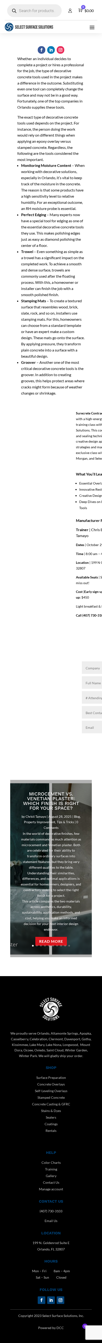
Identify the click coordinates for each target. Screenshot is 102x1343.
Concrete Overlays (51, 1084)
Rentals (51, 1131)
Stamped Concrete (51, 1097)
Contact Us (51, 1182)
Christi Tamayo (36, 816)
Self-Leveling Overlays (51, 1091)
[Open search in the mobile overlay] (34, 10)
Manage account (51, 1189)
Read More (51, 941)
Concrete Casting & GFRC (51, 1104)
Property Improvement (39, 822)
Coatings (51, 1124)
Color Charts (51, 1163)
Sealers (51, 1117)
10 (69, 946)
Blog (77, 816)
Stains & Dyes (51, 1111)
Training (51, 1169)
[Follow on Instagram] (60, 50)
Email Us (51, 1221)
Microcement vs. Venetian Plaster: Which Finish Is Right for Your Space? (51, 801)
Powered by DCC (51, 1328)
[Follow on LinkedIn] (51, 50)
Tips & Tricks (65, 822)
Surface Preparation (51, 1078)
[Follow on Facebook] (41, 50)
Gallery (51, 1176)
